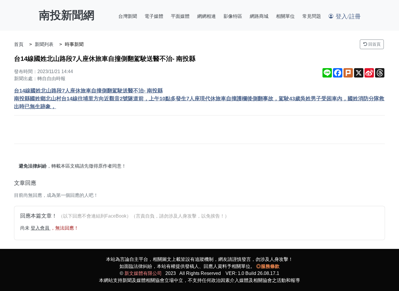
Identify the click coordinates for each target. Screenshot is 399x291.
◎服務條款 (268, 266)
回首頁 (374, 44)
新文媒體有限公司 (143, 273)
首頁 (18, 44)
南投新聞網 (66, 15)
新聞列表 (44, 44)
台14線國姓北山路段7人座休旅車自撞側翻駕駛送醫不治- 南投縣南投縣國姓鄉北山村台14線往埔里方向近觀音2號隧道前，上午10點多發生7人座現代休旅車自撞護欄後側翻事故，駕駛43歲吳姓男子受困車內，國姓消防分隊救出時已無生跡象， (199, 98)
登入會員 (41, 227)
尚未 (25, 227)
